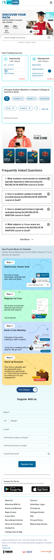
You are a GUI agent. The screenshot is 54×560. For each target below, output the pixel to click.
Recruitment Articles (14, 520)
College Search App (13, 532)
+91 (5, 421)
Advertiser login (37, 504)
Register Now (27, 464)
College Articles (37, 512)
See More (22, 79)
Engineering (14, 58)
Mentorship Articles (38, 524)
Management (43, 58)
